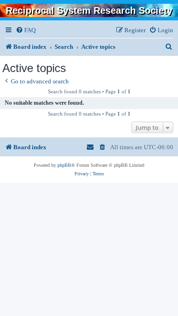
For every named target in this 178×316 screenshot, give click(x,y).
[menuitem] (26, 30)
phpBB (64, 165)
